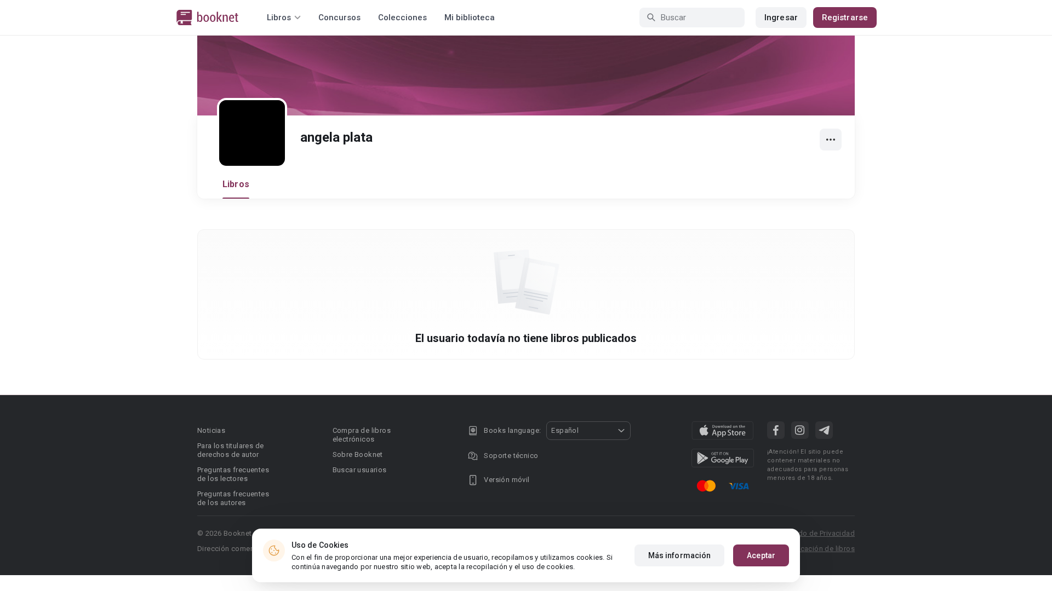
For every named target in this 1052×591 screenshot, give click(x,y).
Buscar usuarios (360, 470)
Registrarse (845, 17)
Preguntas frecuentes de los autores (233, 498)
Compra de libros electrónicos (362, 434)
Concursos (339, 17)
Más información (679, 555)
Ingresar (781, 17)
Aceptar (761, 555)
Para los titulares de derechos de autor (230, 450)
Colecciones (402, 17)
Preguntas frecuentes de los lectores (233, 474)
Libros (235, 184)
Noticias (211, 430)
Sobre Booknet (358, 454)
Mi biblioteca (469, 17)
